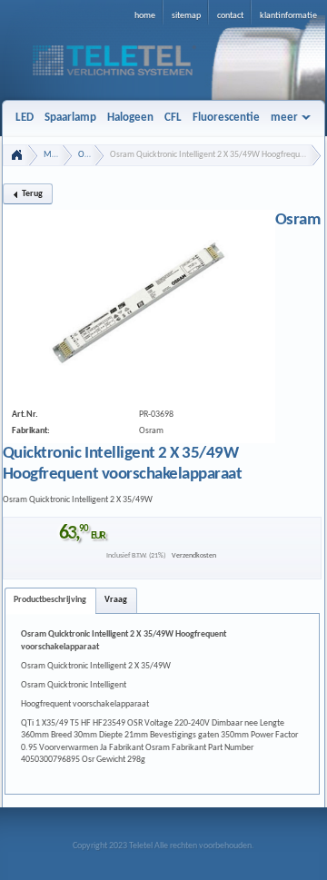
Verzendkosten (194, 555)
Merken (58, 155)
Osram (90, 155)
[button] (28, 193)
